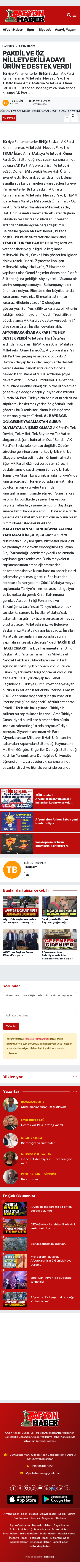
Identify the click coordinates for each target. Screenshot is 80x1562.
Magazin (47, 1518)
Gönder (11, 1026)
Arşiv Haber (27, 46)
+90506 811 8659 (42, 1466)
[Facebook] (13, 1488)
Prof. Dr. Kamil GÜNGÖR (38, 1174)
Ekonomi (35, 1518)
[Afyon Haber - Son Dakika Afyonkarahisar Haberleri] (24, 15)
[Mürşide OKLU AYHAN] (10, 1158)
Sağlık (61, 1513)
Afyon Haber (13, 30)
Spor (30, 30)
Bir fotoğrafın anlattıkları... (39, 1143)
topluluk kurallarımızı (37, 1038)
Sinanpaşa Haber (40, 1542)
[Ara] (69, 15)
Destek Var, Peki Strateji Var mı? (43, 1125)
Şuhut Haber (60, 1542)
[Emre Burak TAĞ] (10, 1122)
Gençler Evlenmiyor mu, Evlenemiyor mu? (46, 1161)
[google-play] (57, 1500)
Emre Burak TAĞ (32, 1120)
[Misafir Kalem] (10, 1140)
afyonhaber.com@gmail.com (42, 1473)
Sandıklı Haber (19, 1542)
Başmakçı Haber (42, 1525)
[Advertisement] (40, 1357)
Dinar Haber (10, 1533)
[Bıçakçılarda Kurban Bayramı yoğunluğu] (59, 906)
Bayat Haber (61, 1525)
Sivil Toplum (21, 1518)
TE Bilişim (49, 1556)
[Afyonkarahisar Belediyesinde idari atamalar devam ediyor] (59, 939)
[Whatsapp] (60, 1488)
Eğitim (71, 1513)
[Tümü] (75, 1077)
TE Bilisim (30, 866)
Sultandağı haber (40, 1546)
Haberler (8, 46)
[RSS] (67, 1488)
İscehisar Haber (39, 1537)
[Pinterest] (27, 1488)
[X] (20, 1488)
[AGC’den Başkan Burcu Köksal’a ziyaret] (21, 939)
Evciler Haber (48, 1533)
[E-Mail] (27, 875)
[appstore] (22, 1500)
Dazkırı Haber (60, 1529)
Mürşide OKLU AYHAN (36, 1154)
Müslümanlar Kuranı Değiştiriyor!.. (44, 1107)
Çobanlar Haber (40, 1529)
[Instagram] (33, 1488)
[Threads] (47, 1488)
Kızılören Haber (59, 1537)
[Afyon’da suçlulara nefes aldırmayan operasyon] (21, 906)
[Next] (53, 1488)
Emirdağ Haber (29, 1533)
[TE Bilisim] (12, 869)
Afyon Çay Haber (19, 1525)
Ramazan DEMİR (32, 1102)
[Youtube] (40, 1488)
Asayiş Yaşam (65, 30)
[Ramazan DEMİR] (10, 1104)
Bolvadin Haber (19, 1529)
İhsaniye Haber (18, 1537)
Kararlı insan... (30, 1179)
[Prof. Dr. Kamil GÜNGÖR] (10, 1176)
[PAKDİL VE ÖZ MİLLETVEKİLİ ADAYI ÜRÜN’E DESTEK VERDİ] (40, 111)
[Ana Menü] (74, 15)
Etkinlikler (60, 1518)
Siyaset (45, 30)
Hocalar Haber (66, 1533)
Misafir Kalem (31, 1138)
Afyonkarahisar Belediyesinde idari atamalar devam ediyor (57, 955)
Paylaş (11, 117)
